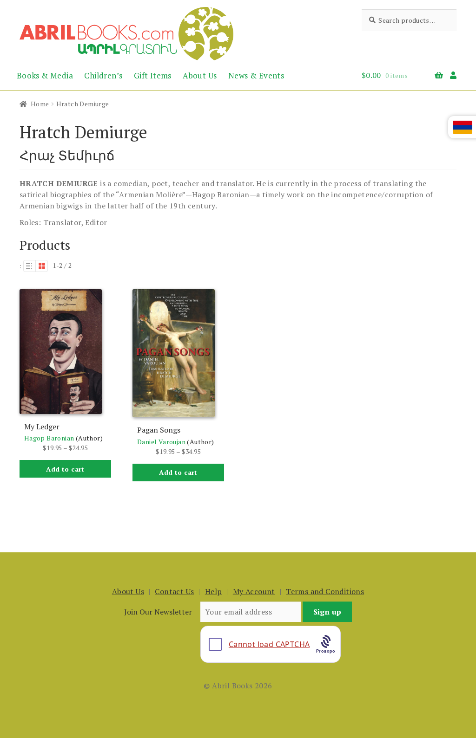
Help (213, 591)
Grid (41, 266)
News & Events (256, 75)
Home (40, 103)
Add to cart (65, 469)
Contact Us (174, 591)
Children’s (103, 75)
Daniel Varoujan (161, 441)
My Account (254, 591)
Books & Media (45, 75)
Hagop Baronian (49, 438)
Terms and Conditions (325, 591)
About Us (200, 75)
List (29, 266)
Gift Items (153, 75)
